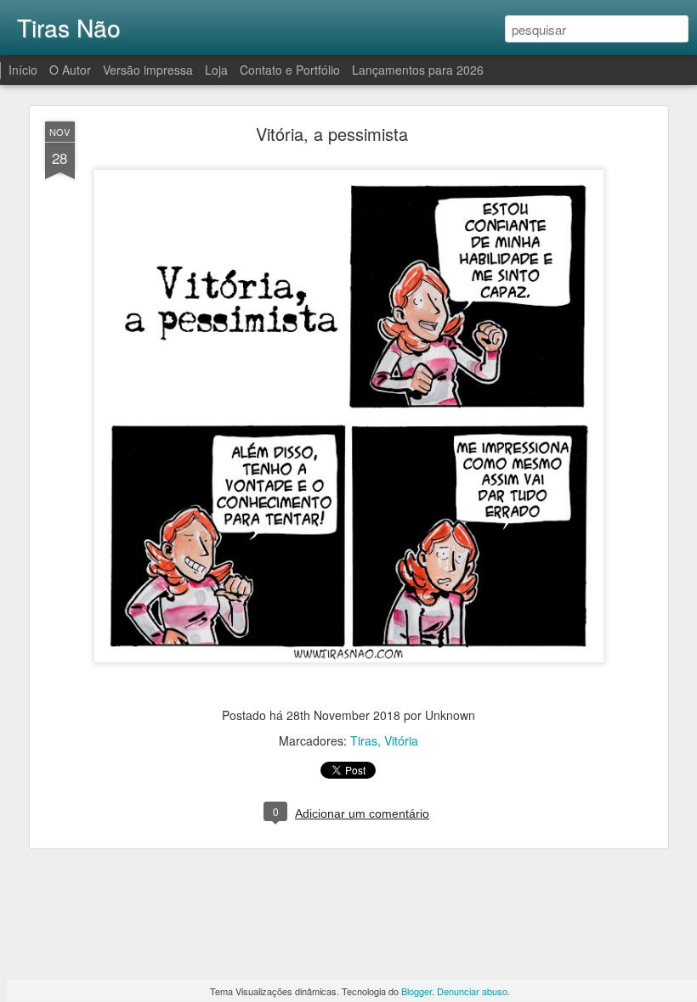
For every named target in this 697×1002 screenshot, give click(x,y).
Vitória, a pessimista (332, 133)
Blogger (416, 991)
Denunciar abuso (472, 991)
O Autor (70, 69)
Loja (216, 69)
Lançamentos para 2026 (418, 69)
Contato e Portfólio (291, 69)
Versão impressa (148, 69)
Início (22, 69)
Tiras (363, 740)
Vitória (401, 740)
